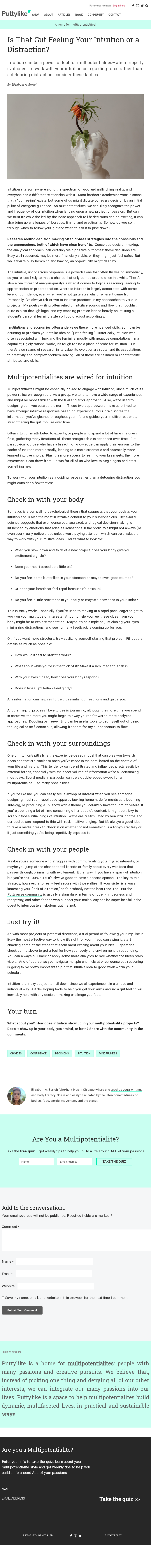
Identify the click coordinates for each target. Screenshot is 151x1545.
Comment (11, 1227)
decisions (62, 1053)
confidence (38, 1053)
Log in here (119, 5)
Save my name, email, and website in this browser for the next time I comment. (66, 1298)
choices (16, 1053)
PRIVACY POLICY (113, 1535)
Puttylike (17, 13)
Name (8, 1261)
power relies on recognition (28, 394)
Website (8, 1286)
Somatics (14, 511)
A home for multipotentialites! (75, 24)
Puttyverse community (24, 894)
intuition (84, 1053)
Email (7, 1274)
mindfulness (108, 1053)
